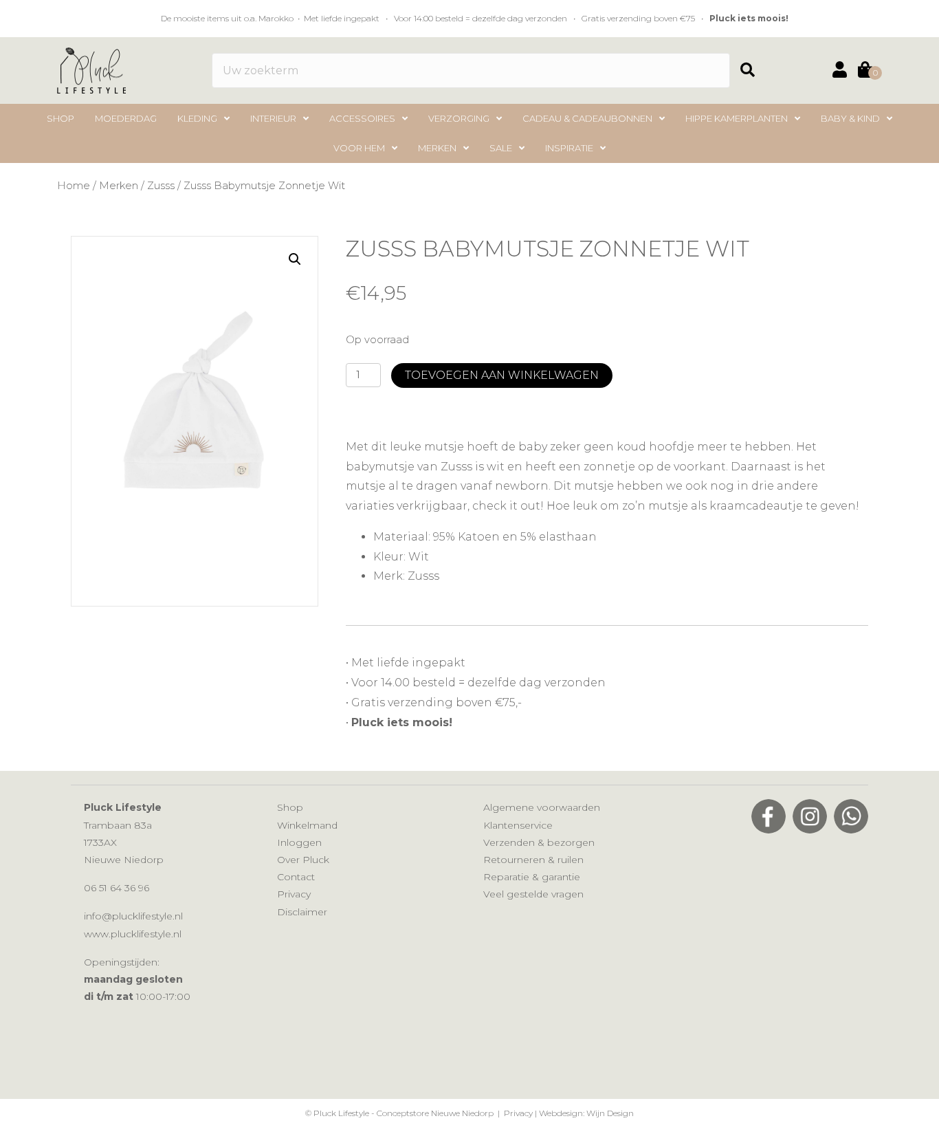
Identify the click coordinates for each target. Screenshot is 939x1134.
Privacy (294, 894)
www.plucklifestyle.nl (132, 934)
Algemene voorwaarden (541, 807)
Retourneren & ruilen (533, 859)
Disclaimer (302, 912)
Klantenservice (518, 825)
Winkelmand (307, 825)
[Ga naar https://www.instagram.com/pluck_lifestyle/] (810, 816)
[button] (753, 70)
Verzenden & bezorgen (539, 842)
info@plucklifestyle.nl (133, 916)
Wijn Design (610, 1113)
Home (73, 185)
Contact (296, 877)
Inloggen (299, 842)
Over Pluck (303, 859)
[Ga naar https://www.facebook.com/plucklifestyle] (768, 816)
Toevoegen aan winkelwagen (502, 375)
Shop (290, 807)
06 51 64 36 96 (116, 888)
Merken (118, 185)
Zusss (161, 185)
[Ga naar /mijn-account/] (839, 72)
